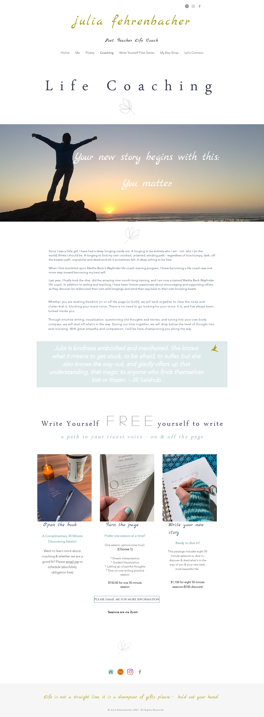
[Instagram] (193, 6)
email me (72, 562)
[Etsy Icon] (120, 672)
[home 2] (111, 672)
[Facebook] (200, 6)
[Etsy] (187, 6)
